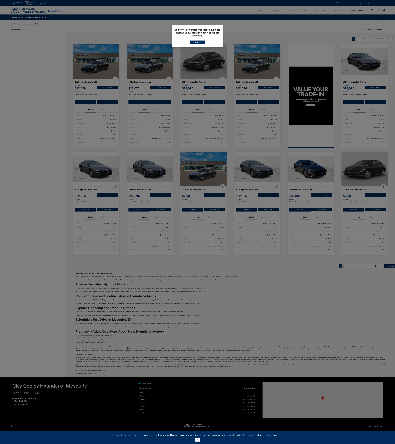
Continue (197, 42)
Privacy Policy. (277, 435)
